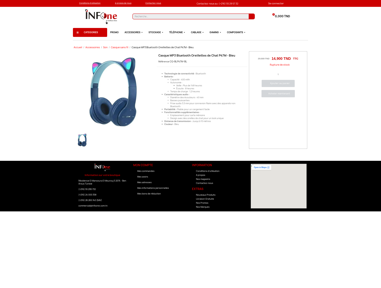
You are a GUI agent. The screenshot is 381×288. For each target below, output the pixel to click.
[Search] (251, 16)
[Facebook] (153, 202)
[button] (89, 3)
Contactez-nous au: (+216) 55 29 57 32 (217, 3)
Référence (163, 61)
